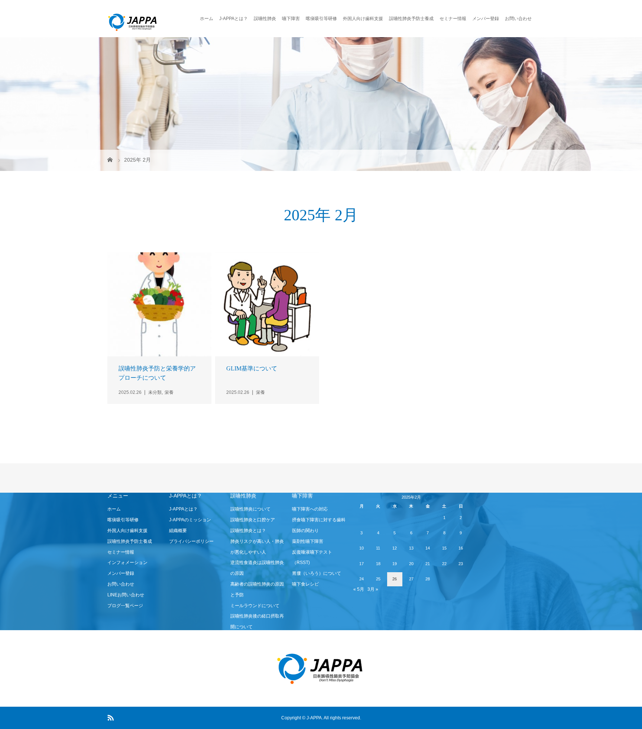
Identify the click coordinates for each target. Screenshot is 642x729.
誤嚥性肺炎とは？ (248, 530)
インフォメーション (127, 562)
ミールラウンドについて (254, 605)
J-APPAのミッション (190, 519)
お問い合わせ (518, 18)
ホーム (206, 18)
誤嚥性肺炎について (250, 509)
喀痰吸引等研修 (321, 18)
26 (394, 579)
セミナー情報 (453, 18)
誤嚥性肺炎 (265, 18)
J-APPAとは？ (233, 18)
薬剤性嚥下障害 (307, 541)
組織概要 (178, 530)
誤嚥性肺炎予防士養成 (411, 18)
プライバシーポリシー (191, 541)
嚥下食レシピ (305, 584)
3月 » (372, 589)
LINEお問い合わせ (125, 594)
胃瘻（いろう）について (316, 573)
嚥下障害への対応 (310, 509)
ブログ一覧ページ (125, 605)
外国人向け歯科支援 (363, 18)
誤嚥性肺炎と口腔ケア (252, 519)
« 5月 (358, 589)
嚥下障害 (291, 18)
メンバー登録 (485, 18)
